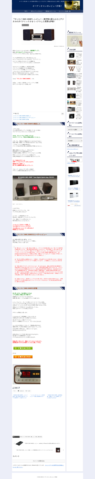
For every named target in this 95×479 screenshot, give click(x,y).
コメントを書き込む (39, 461)
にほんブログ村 (71, 163)
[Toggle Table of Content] (61, 114)
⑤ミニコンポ (16, 436)
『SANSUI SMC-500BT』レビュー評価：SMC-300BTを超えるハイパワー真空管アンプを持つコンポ (20, 396)
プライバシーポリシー (72, 149)
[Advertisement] (39, 98)
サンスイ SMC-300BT (26, 436)
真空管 (40, 436)
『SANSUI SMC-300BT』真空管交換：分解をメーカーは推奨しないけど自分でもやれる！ (54, 396)
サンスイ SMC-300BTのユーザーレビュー (25, 117)
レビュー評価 (34, 436)
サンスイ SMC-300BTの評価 (22, 119)
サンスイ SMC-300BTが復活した (23, 115)
